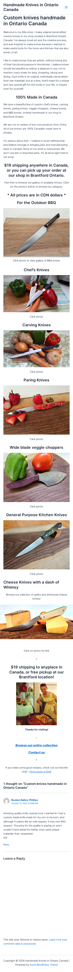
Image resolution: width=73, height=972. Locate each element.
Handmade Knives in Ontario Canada (30, 7)
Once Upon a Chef (40, 771)
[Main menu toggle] (66, 7)
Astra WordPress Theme (44, 964)
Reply (6, 844)
